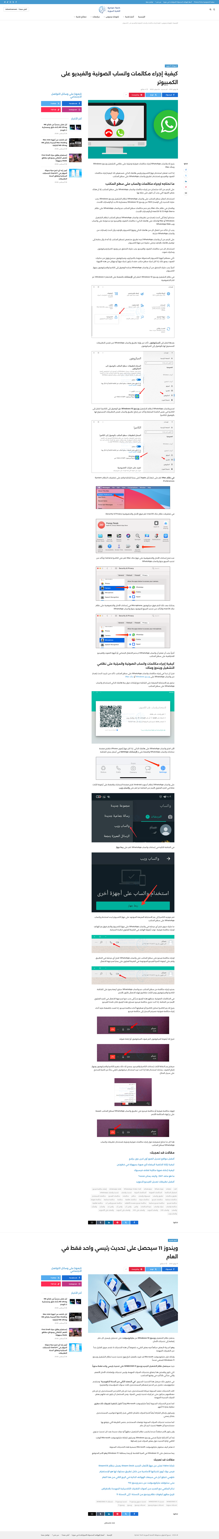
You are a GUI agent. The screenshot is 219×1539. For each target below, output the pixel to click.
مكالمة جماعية (109, 1199)
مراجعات (96, 17)
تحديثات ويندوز (140, 1505)
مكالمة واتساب (171, 1207)
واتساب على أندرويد (123, 1210)
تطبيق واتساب (158, 1196)
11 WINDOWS (172, 1501)
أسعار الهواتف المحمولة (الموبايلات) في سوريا (177, 2)
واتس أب (119, 1207)
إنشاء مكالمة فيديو (100, 1189)
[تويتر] (186, 175)
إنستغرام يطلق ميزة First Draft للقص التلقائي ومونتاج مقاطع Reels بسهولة (54, 158)
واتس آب (128, 1207)
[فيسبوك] (186, 169)
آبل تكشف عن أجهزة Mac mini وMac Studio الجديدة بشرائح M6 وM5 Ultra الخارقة (54, 142)
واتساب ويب (172, 1214)
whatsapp (148, 1189)
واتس (136, 1207)
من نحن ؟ (158, 2)
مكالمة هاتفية (98, 1203)
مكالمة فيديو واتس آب (114, 1203)
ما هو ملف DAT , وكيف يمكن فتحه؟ (156, 1176)
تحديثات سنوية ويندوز (156, 1505)
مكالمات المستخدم (99, 1196)
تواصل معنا (149, 2)
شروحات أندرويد (171, 66)
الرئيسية (141, 17)
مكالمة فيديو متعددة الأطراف (135, 1203)
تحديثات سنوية (171, 1505)
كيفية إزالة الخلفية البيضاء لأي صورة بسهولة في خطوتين (145, 1164)
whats (168, 1189)
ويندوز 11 (121, 1505)
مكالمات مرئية (144, 1199)
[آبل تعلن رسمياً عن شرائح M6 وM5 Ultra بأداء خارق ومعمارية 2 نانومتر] (75, 127)
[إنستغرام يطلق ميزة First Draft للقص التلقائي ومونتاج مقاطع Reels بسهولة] (75, 158)
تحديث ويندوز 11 (121, 1501)
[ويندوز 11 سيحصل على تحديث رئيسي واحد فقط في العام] (133, 1303)
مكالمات (126, 1196)
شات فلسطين (109, 1523)
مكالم (134, 1196)
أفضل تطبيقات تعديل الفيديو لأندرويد (155, 1182)
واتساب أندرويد (152, 1210)
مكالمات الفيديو (114, 1196)
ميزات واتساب (158, 1207)
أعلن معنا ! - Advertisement (16, 9)
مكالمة (120, 1199)
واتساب (174, 1210)
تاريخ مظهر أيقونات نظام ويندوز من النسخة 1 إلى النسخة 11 (145, 1494)
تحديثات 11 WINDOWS (105, 1501)
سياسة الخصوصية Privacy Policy (204, 2)
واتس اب (110, 1207)
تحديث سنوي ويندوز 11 (138, 1501)
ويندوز (129, 1505)
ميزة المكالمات (146, 1207)
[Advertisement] (109, 44)
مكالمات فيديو (157, 1199)
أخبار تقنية (129, 17)
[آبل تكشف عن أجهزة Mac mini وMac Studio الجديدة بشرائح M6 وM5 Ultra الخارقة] (75, 142)
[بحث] (211, 9)
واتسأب (94, 1207)
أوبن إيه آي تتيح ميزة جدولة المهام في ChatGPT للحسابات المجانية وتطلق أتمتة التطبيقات (55, 174)
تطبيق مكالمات (171, 1196)
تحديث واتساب (126, 1192)
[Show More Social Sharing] (126, 95)
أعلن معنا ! (65, 1535)
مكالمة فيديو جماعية (156, 1203)
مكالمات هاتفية (130, 1199)
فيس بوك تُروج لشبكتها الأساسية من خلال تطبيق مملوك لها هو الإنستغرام (136, 1471)
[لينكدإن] (186, 181)
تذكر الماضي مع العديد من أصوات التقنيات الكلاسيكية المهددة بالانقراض (137, 1488)
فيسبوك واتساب (144, 1196)
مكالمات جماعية (171, 1199)
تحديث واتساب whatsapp (109, 1192)
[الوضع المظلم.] (214, 9)
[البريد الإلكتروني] (186, 193)
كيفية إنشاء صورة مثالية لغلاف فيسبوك (154, 1170)
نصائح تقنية (81, 17)
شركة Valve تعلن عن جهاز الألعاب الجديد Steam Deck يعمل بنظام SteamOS (136, 1465)
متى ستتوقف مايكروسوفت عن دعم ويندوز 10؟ (151, 1483)
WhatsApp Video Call (132, 1189)
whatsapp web (115, 1189)
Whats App (159, 1189)
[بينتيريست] (186, 187)
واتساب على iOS (139, 1210)
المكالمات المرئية (140, 1192)
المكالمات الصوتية (155, 1192)
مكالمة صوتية (96, 1199)
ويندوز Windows (143, 677)
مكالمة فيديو (172, 1203)
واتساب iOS (165, 1210)
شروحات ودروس (112, 17)
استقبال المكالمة (171, 1192)
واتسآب (102, 1207)
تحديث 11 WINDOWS (156, 1501)
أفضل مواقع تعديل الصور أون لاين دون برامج (151, 1159)
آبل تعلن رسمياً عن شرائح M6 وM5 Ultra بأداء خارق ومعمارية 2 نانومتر (54, 127)
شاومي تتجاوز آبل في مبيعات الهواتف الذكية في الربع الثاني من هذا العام (138, 1477)
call (175, 1189)
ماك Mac (129, 677)
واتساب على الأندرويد (106, 1210)
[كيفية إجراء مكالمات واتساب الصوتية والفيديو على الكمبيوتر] (133, 129)
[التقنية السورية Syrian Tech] (109, 9)
